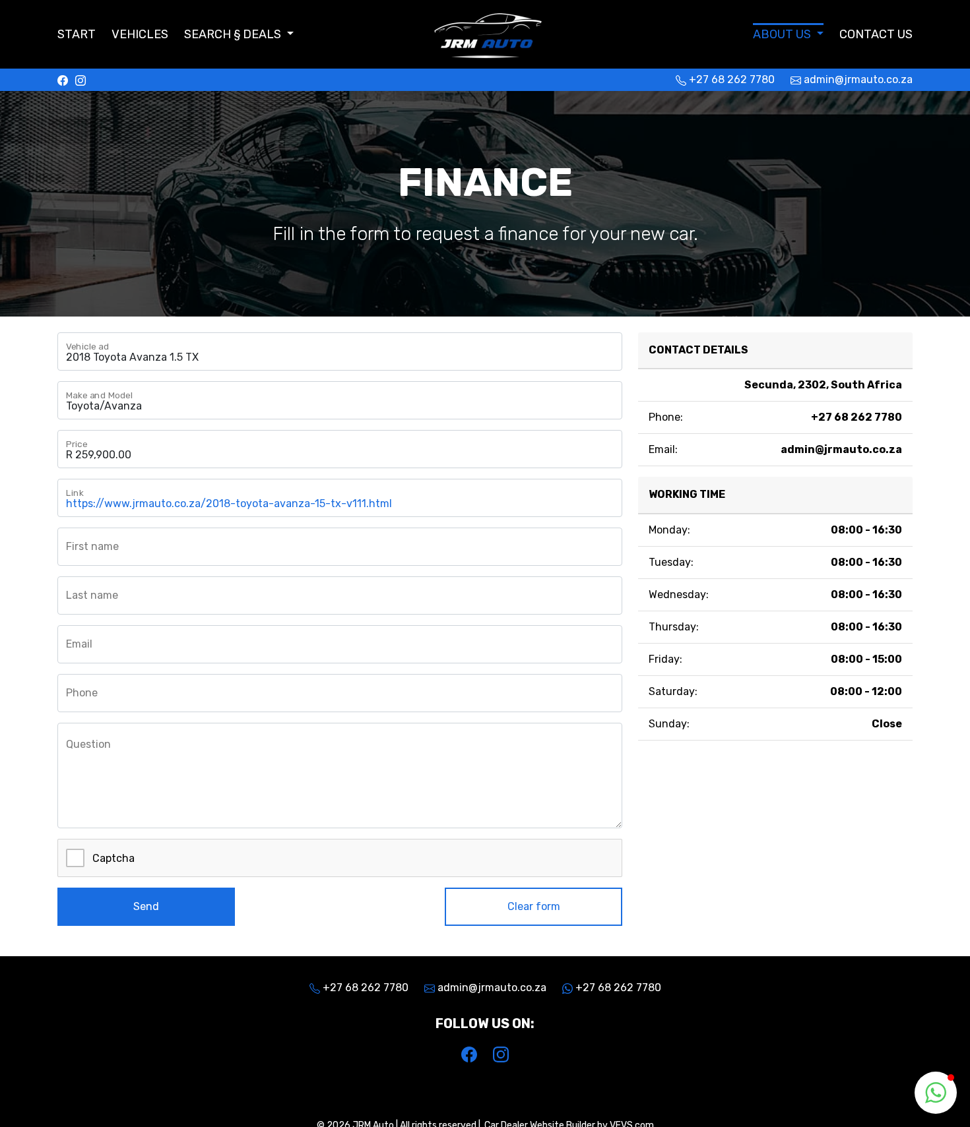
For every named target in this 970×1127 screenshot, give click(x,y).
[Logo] (485, 33)
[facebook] (62, 79)
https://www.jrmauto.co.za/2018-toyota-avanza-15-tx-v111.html (229, 503)
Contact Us (876, 34)
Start (76, 34)
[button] (239, 34)
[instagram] (80, 79)
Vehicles (140, 34)
